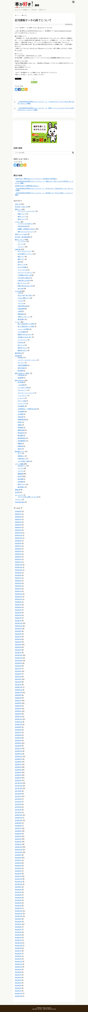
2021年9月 (18, 663)
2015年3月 (18, 871)
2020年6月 (18, 703)
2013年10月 (18, 916)
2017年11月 (18, 785)
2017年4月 (18, 804)
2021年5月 (18, 674)
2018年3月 (18, 775)
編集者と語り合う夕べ (24, 334)
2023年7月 (18, 604)
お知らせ (17, 204)
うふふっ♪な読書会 (23, 329)
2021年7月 (18, 668)
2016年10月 (18, 820)
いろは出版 (21, 385)
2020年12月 (18, 687)
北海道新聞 (21, 308)
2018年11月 (18, 754)
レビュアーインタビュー (25, 272)
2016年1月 (18, 844)
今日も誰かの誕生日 (24, 278)
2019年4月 (18, 740)
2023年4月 (18, 612)
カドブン (20, 468)
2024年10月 (18, 570)
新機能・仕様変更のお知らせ (27, 229)
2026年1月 (18, 530)
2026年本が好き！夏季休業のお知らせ (27, 186)
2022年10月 (18, 628)
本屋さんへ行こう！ (24, 316)
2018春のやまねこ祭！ (25, 337)
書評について (22, 216)
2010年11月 (18, 996)
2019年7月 (18, 732)
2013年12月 (18, 911)
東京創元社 (21, 433)
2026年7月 (18, 514)
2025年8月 (18, 543)
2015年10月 (18, 852)
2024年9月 (18, 572)
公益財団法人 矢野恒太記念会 (27, 409)
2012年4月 (18, 956)
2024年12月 (18, 564)
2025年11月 (18, 535)
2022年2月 (18, 650)
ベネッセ (20, 303)
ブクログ (20, 300)
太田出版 (20, 417)
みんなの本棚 (22, 267)
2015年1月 (18, 876)
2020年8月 (18, 698)
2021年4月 (18, 676)
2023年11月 (18, 596)
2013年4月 (18, 932)
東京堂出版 (21, 368)
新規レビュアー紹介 (21, 234)
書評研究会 (18, 353)
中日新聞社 (21, 406)
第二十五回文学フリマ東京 (26, 324)
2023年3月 (18, 615)
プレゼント (18, 499)
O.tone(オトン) (22, 465)
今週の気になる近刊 (24, 280)
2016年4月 (18, 836)
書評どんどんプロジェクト (26, 231)
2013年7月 (18, 924)
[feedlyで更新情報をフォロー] (22, 90)
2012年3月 (18, 959)
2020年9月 (18, 695)
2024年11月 (18, 567)
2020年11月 (18, 690)
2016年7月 (18, 828)
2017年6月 (18, 799)
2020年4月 (18, 708)
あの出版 (20, 382)
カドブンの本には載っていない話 (28, 497)
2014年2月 (18, 905)
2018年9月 (18, 759)
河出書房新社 (22, 441)
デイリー (20, 244)
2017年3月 (18, 807)
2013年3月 (18, 935)
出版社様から (22, 458)
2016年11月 (18, 817)
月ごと (20, 453)
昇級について (22, 214)
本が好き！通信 (42, 1009)
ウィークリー (22, 241)
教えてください (22, 283)
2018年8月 (18, 762)
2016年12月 (18, 815)
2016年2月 (18, 841)
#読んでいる (21, 264)
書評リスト (21, 259)
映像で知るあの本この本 (25, 286)
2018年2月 (18, 778)
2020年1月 (18, 716)
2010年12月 (18, 993)
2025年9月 (18, 540)
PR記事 (17, 356)
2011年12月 (18, 961)
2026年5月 (18, 519)
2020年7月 (18, 700)
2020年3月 (18, 711)
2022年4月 (18, 644)
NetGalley (21, 357)
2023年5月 (18, 610)
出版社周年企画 (22, 306)
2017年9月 (18, 791)
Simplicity (48, 1007)
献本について (22, 219)
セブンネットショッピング (26, 393)
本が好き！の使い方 (21, 206)
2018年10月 (18, 756)
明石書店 (20, 427)
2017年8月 (18, 793)
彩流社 (20, 422)
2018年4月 (18, 772)
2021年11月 (18, 658)
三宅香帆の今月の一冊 (24, 275)
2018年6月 (18, 767)
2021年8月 (18, 666)
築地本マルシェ (22, 348)
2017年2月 (18, 809)
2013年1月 (18, 940)
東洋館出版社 (22, 438)
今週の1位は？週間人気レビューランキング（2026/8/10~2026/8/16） (36, 178)
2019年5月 (18, 738)
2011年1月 (18, 991)
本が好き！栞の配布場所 (22, 237)
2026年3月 (18, 525)
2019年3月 (18, 743)
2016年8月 (18, 825)
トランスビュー (22, 395)
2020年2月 (18, 714)
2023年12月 (18, 594)
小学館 (20, 311)
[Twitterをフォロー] (16, 90)
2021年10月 (18, 660)
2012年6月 (18, 953)
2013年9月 (18, 919)
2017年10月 (18, 788)
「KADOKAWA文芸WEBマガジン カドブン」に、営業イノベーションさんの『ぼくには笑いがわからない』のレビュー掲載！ (46, 109)
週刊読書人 (21, 319)
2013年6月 (18, 927)
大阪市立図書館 (22, 365)
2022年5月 (18, 642)
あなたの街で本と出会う (25, 295)
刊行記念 (20, 342)
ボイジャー (21, 362)
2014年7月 (18, 892)
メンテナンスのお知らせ (25, 223)
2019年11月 (18, 722)
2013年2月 (18, 937)
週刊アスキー (22, 484)
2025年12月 (18, 532)
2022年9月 (18, 631)
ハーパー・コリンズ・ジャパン (27, 360)
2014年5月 (18, 897)
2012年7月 (18, 951)
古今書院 (20, 414)
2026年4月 (18, 522)
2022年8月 (18, 634)
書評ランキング (20, 239)
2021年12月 (18, 655)
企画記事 (17, 249)
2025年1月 (18, 562)
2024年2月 (18, 588)
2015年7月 (18, 860)
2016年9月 (18, 823)
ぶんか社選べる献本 (24, 461)
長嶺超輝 (20, 378)
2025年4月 (18, 554)
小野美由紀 (21, 375)
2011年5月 (18, 980)
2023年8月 (18, 602)
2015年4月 (18, 868)
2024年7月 (18, 578)
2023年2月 (18, 618)
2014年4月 (18, 900)
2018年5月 (18, 770)
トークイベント (22, 340)
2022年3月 (18, 647)
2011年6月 (18, 977)
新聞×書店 (21, 314)
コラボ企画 (18, 291)
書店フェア (21, 256)
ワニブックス (22, 403)
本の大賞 (20, 288)
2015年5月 (18, 865)
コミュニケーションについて (27, 211)
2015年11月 (18, 849)
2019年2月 (18, 746)
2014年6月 (18, 895)
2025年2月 (18, 559)
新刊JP (20, 476)
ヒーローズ (21, 398)
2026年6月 (18, 517)
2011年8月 (18, 972)
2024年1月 (18, 591)
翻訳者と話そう (22, 350)
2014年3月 (18, 903)
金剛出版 (20, 446)
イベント (17, 322)
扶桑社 (20, 425)
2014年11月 (18, 881)
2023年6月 (18, 607)
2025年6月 (18, 548)
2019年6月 (18, 735)
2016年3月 (18, 839)
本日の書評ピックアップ (25, 254)
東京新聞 (20, 479)
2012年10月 (18, 945)
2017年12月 (18, 783)
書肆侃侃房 (21, 430)
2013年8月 (18, 921)
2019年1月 (18, 748)
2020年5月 (18, 706)
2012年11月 (18, 943)
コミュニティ (19, 495)
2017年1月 (18, 812)
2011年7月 (18, 975)
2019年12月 (18, 719)
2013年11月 (18, 913)
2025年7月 (18, 546)
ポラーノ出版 (22, 401)
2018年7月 (18, 764)
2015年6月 (18, 863)
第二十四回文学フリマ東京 (26, 326)
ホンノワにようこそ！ (24, 251)
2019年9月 (18, 727)
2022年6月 (18, 639)
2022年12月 (18, 623)
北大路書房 (21, 411)
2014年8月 (18, 889)
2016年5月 (18, 833)
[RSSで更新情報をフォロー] (26, 90)
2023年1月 (18, 620)
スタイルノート (22, 390)
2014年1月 (18, 908)
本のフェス (21, 345)
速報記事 (17, 489)
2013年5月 (18, 929)
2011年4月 (18, 983)
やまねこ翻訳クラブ (24, 298)
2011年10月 (18, 967)
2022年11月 (18, 626)
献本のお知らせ (20, 380)
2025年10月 (18, 538)
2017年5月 (18, 801)
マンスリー (21, 247)
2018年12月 (18, 751)
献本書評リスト (20, 451)
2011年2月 (18, 988)
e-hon (19, 293)
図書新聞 (20, 473)
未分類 (17, 492)
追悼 (19, 262)
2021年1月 (18, 684)
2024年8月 (18, 575)
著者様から (21, 456)
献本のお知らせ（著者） (22, 373)
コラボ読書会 (22, 332)
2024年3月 (18, 586)
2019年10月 (18, 724)
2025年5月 (18, 551)
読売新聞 (20, 481)
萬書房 (20, 443)
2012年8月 (18, 948)
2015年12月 (18, 847)
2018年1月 (18, 780)
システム (17, 222)
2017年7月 (18, 796)
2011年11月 (18, 964)
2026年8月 (18, 511)
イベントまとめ (22, 270)
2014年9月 (18, 887)
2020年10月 (18, 692)
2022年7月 (18, 636)
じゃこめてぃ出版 (23, 387)
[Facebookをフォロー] (19, 90)
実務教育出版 (22, 419)
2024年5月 (18, 580)
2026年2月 (18, 527)
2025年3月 (18, 556)
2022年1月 (18, 652)
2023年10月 (18, 599)
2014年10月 (18, 884)
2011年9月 (18, 969)
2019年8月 (18, 730)
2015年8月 (18, 857)
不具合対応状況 (22, 226)
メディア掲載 (19, 464)
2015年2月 (18, 873)
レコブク (20, 471)
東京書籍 (20, 370)
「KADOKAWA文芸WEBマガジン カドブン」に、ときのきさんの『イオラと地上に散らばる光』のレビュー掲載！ (46, 102)
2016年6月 (18, 831)
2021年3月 (18, 679)
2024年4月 (18, 583)
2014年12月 (18, 879)
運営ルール (18, 209)
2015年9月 (18, 855)
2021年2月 (18, 682)
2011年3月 (18, 985)
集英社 (20, 449)
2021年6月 (18, 671)
